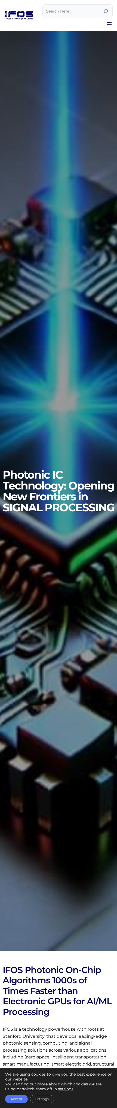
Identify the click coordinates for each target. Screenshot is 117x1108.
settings (65, 1088)
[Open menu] (109, 23)
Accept (16, 1099)
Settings (42, 1099)
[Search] (105, 11)
